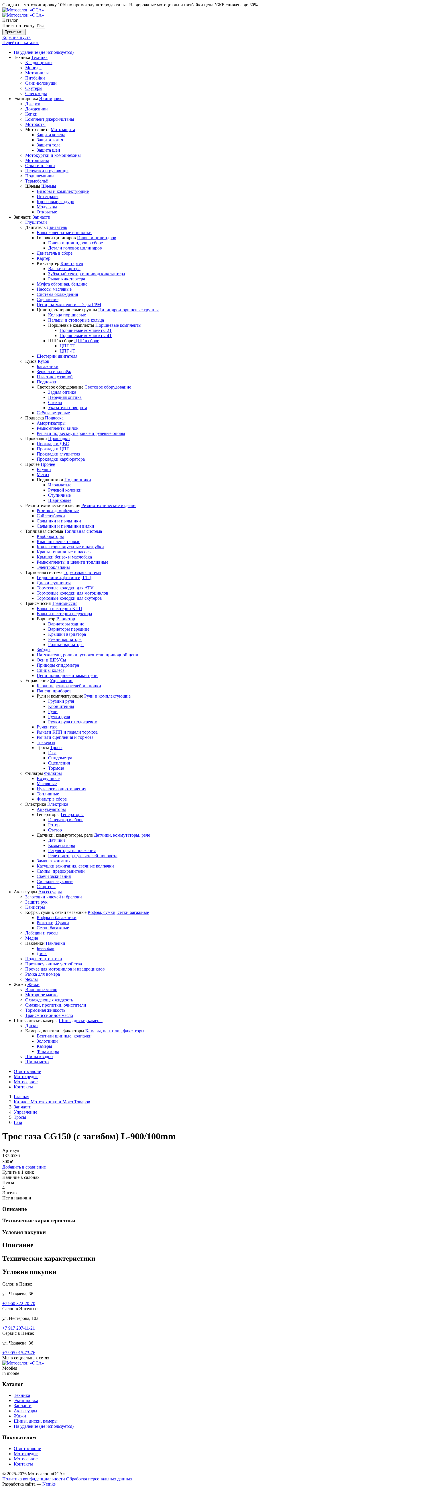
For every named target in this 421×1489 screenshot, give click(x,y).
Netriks (49, 1484)
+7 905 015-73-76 (18, 1352)
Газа (18, 1122)
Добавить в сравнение (24, 1167)
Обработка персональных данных (99, 1478)
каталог (20, 42)
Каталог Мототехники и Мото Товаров (52, 1101)
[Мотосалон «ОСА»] (23, 9)
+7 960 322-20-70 (18, 1303)
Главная (21, 1096)
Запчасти (23, 1106)
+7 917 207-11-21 (18, 1328)
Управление (25, 1112)
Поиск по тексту (18, 25)
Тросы (20, 1117)
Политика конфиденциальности (33, 1478)
